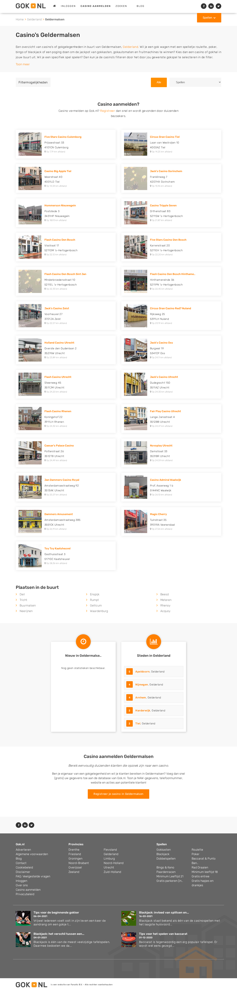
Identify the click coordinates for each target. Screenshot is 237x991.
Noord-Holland (113, 863)
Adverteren (23, 849)
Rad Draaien (200, 867)
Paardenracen (166, 872)
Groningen (75, 858)
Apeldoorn (142, 671)
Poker (195, 854)
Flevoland (110, 849)
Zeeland (74, 872)
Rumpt (94, 600)
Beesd (164, 594)
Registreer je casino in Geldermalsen (118, 794)
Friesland (75, 854)
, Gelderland (147, 671)
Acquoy (165, 611)
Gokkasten (163, 849)
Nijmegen (141, 684)
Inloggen (68, 6)
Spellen (207, 17)
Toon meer (23, 64)
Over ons (22, 885)
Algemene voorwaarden (32, 854)
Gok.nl (20, 844)
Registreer (107, 111)
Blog (140, 6)
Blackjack (162, 854)
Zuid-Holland (112, 872)
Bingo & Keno (165, 867)
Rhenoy (165, 605)
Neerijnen (26, 611)
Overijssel (75, 867)
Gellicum (96, 605)
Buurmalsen (28, 605)
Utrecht (109, 867)
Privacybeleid (25, 894)
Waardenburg (99, 611)
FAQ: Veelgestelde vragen (33, 876)
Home (20, 19)
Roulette (197, 849)
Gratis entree (200, 876)
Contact (21, 863)
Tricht (23, 600)
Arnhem (140, 697)
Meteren (165, 600)
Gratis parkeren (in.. (169, 881)
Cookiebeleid (24, 867)
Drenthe (74, 849)
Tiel (137, 723)
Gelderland (34, 19)
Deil (22, 594)
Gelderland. (131, 47)
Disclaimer (23, 872)
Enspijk (94, 594)
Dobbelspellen (166, 858)
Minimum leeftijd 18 (205, 872)
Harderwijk (142, 710)
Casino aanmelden (28, 889)
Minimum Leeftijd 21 (169, 876)
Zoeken (121, 6)
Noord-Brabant (79, 863)
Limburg (109, 858)
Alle (159, 82)
